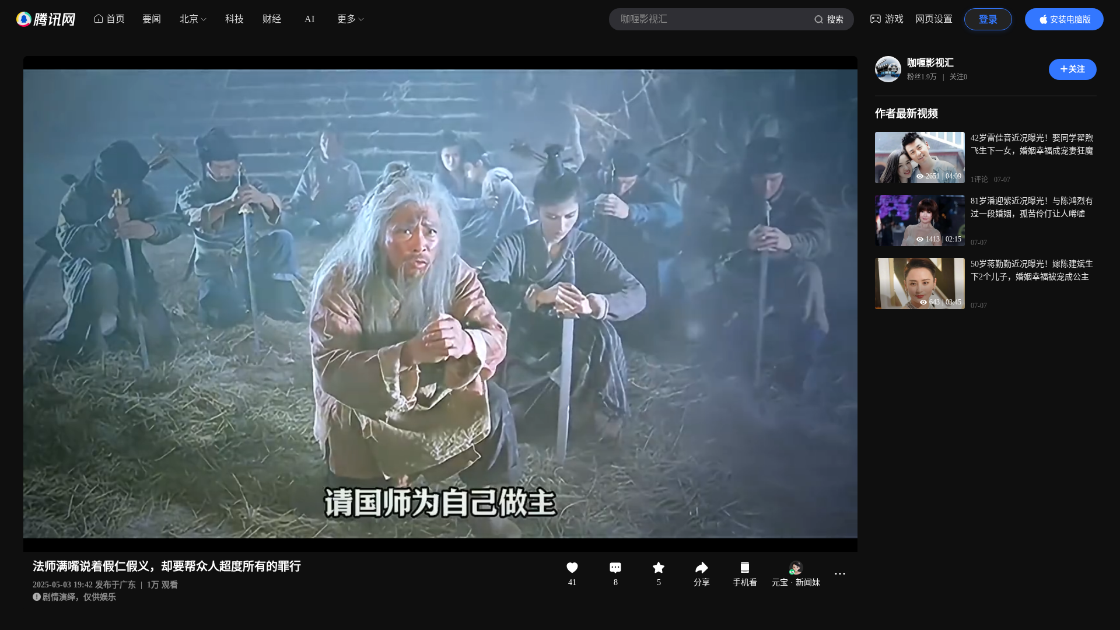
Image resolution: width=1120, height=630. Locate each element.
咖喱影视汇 (930, 63)
